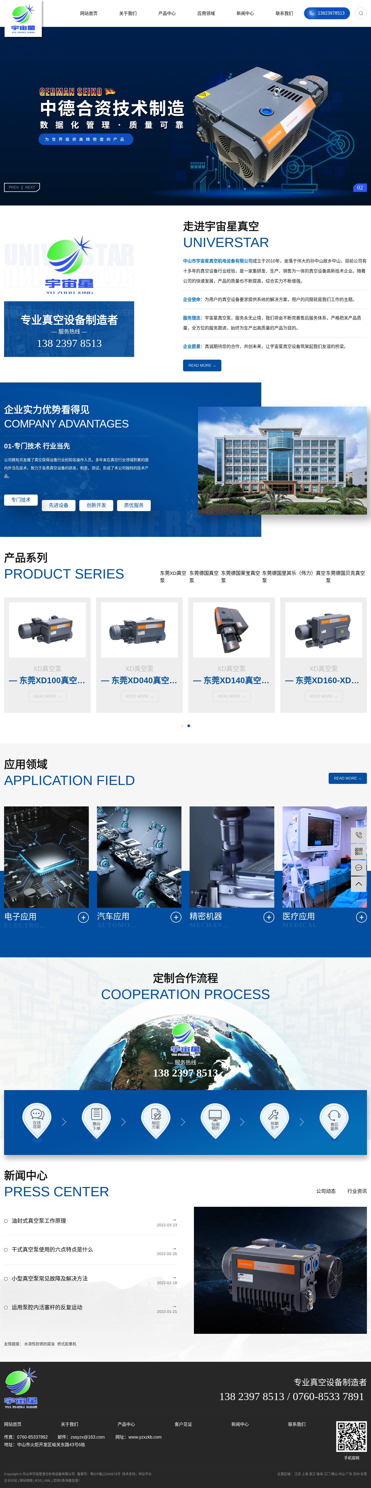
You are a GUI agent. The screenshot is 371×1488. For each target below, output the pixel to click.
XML (47, 1481)
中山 (341, 1474)
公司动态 (326, 1191)
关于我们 (128, 13)
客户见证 (183, 1424)
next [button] (30, 187)
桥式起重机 (66, 1344)
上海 (305, 1474)
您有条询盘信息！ (67, 1481)
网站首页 (89, 13)
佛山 (334, 1474)
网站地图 (26, 1481)
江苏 (297, 1474)
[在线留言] (358, 868)
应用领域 (206, 13)
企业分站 (10, 1481)
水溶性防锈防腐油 (39, 1344)
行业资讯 (357, 1191)
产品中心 (167, 13)
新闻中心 (245, 13)
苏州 (356, 1474)
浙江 (312, 1474)
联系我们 (284, 13)
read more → (202, 365)
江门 (327, 1474)
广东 (349, 1474)
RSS (38, 1481)
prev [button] (14, 187)
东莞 (363, 1474)
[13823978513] (358, 835)
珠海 (319, 1474)
